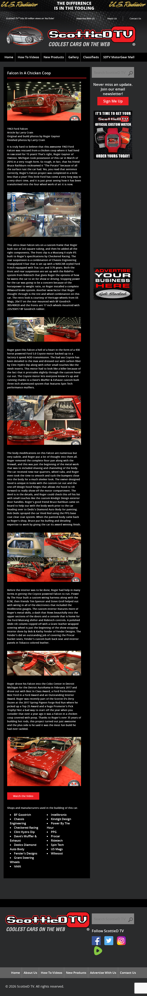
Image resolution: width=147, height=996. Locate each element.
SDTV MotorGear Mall (118, 57)
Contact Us (135, 18)
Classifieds (91, 57)
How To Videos (28, 57)
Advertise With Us (85, 18)
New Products (54, 57)
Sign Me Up (113, 101)
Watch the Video (23, 796)
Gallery (73, 57)
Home (8, 57)
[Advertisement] (70, 890)
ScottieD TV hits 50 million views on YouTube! (30, 18)
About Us (112, 18)
